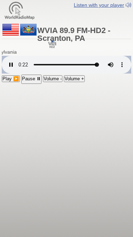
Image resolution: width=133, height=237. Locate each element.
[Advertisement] (66, 130)
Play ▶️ (10, 78)
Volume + (74, 78)
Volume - (53, 78)
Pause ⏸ (31, 78)
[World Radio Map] (19, 10)
